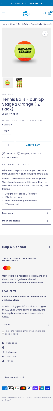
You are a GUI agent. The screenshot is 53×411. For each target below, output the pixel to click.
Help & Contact (14, 247)
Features (7, 213)
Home (4, 24)
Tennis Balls (23, 24)
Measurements (11, 220)
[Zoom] (45, 33)
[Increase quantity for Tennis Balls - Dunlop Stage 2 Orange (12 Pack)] (12, 145)
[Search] (45, 13)
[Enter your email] (48, 324)
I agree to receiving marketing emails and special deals (25, 332)
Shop (12, 24)
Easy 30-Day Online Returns (28, 3)
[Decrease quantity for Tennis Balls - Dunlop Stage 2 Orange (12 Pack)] (4, 145)
